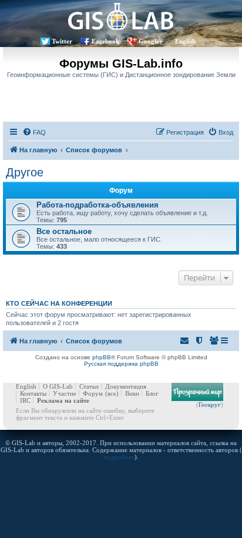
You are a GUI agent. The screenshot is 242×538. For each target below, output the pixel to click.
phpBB (101, 357)
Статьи (89, 386)
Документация (125, 386)
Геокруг (210, 404)
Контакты (33, 393)
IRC (25, 400)
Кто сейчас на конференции (59, 303)
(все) (112, 393)
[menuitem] (34, 132)
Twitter (62, 41)
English (185, 41)
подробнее (119, 456)
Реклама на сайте (63, 400)
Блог (152, 393)
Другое (24, 172)
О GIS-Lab (58, 386)
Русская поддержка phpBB (121, 363)
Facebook (105, 41)
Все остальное (64, 231)
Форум (93, 393)
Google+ (151, 41)
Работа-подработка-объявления (97, 205)
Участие (64, 393)
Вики (132, 393)
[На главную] (121, 16)
